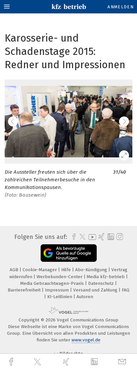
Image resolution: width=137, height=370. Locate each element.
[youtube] (91, 237)
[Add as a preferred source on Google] (69, 253)
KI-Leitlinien (60, 296)
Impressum (57, 290)
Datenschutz (101, 283)
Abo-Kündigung (91, 270)
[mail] (123, 362)
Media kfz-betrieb (106, 276)
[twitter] (38, 362)
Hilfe (66, 270)
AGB (15, 270)
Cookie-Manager (40, 270)
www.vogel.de (85, 340)
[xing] (66, 362)
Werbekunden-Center (60, 276)
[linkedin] (95, 362)
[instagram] (119, 237)
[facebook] (12, 362)
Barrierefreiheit (25, 290)
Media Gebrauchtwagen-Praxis (52, 283)
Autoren (84, 296)
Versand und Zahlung (96, 290)
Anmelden (120, 7)
